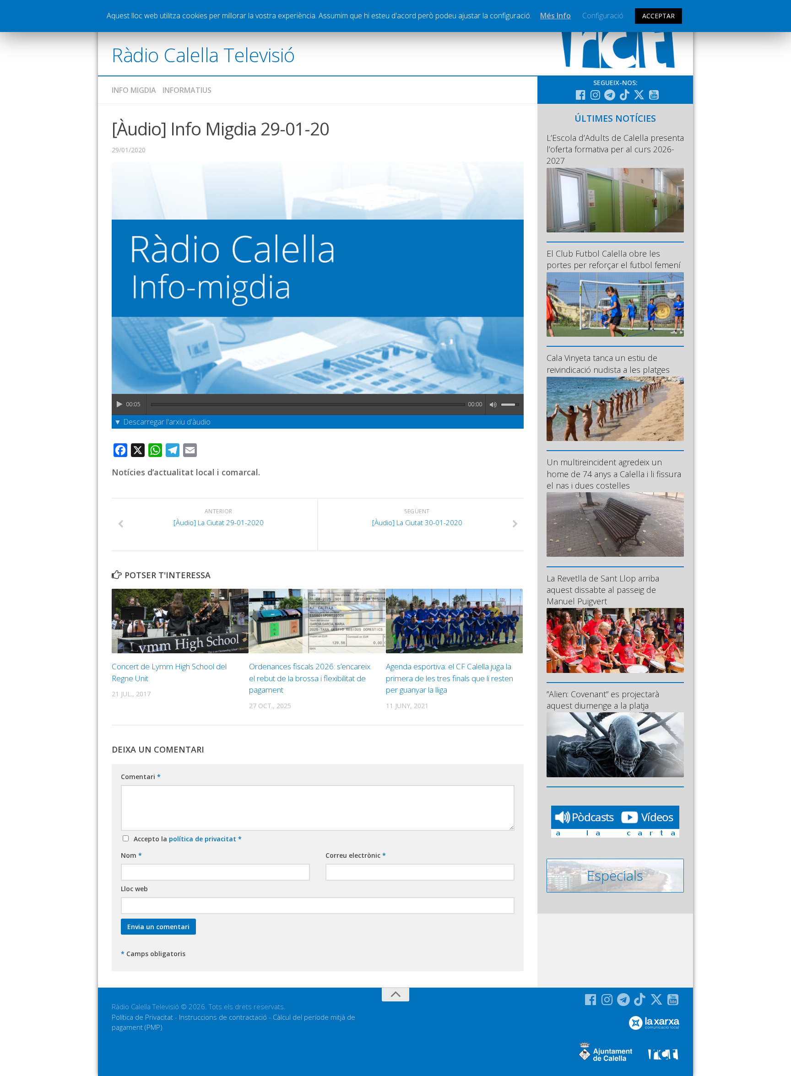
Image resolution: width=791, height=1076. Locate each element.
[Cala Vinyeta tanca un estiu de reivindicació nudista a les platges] (615, 409)
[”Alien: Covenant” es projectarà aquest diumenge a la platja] (615, 744)
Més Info (555, 16)
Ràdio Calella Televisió (203, 55)
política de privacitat (203, 838)
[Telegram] (609, 94)
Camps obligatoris (153, 953)
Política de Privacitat (142, 1017)
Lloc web (134, 888)
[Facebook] (580, 94)
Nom (131, 855)
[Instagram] (595, 94)
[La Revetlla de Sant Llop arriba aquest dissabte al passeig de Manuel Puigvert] (615, 640)
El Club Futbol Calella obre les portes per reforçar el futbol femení (614, 259)
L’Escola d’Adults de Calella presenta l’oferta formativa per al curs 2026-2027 (615, 149)
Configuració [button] (602, 16)
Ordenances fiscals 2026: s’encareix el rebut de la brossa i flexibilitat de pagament (309, 678)
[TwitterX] (639, 94)
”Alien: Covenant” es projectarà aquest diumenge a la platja (603, 700)
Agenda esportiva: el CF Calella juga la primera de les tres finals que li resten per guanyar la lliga (449, 678)
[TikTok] (624, 94)
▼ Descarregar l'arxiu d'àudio (162, 422)
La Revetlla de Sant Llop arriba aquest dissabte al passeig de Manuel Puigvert (603, 590)
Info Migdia (134, 90)
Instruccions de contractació (223, 1017)
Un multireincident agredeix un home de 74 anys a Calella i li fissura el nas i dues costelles (614, 473)
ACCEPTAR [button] (658, 15)
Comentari (141, 776)
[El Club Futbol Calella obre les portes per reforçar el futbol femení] (615, 304)
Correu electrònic (355, 855)
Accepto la (186, 838)
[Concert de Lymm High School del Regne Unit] (180, 621)
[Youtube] (653, 94)
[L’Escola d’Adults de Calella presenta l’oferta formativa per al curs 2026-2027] (615, 200)
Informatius (187, 90)
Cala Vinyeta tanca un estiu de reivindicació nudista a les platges (608, 363)
